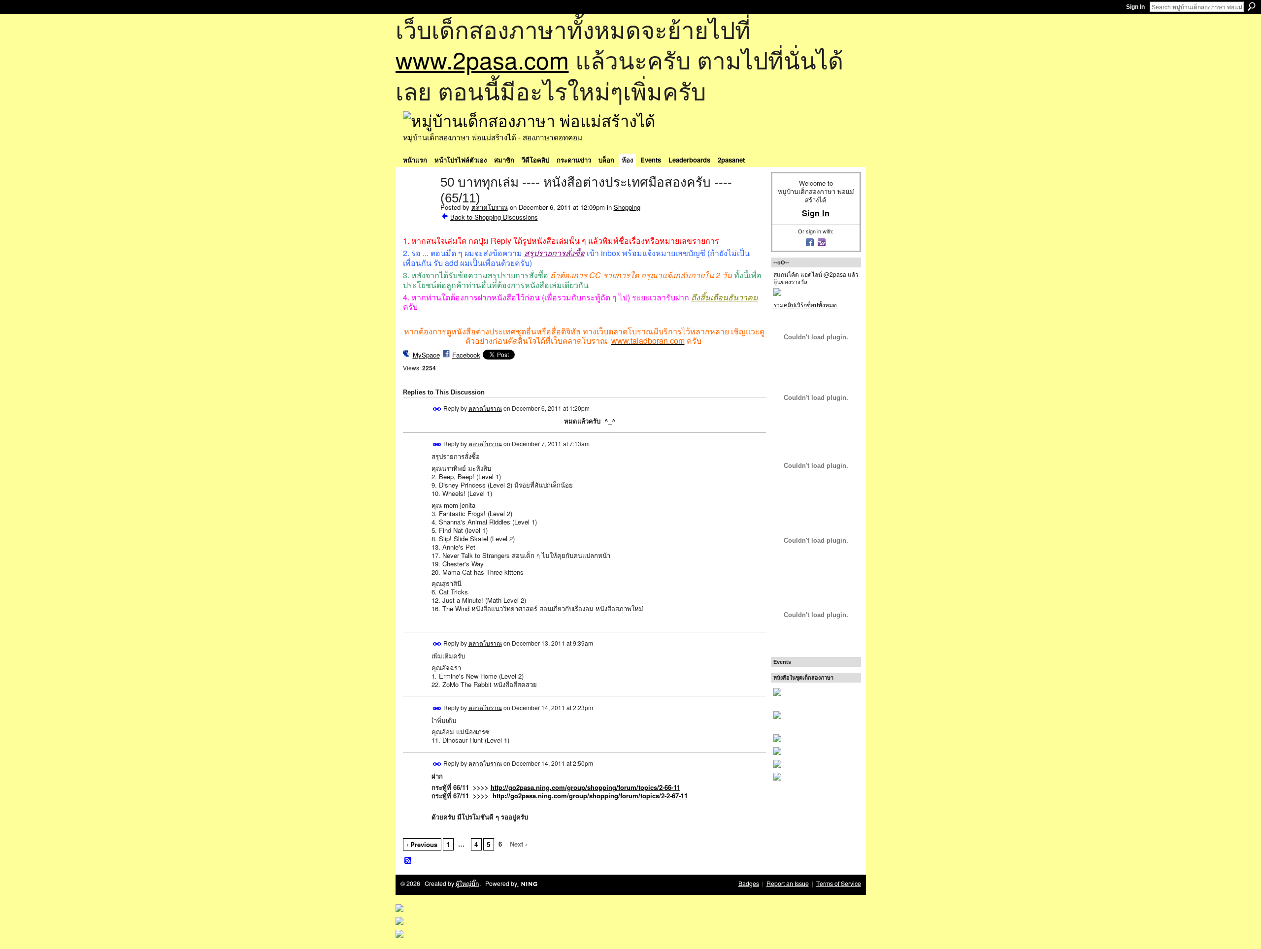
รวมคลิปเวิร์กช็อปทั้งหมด (805, 304)
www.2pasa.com (482, 59)
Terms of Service (838, 883)
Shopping (627, 207)
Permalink (437, 409)
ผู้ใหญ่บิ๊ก (467, 883)
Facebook (466, 355)
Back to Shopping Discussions (494, 217)
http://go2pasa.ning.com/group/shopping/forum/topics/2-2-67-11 (590, 795)
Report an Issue (787, 883)
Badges (748, 883)
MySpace (426, 355)
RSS (408, 860)
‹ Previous (421, 844)
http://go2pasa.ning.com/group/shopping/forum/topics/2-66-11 (585, 787)
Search (1252, 6)
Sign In (1135, 6)
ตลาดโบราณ (489, 207)
